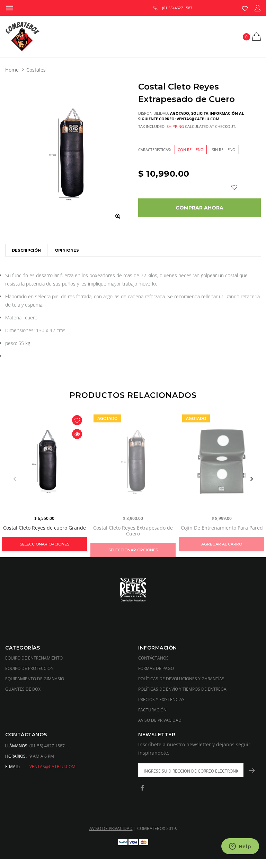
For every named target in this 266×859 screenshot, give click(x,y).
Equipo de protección (29, 668)
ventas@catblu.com (52, 766)
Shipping (175, 126)
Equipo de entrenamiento (34, 658)
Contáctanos (153, 658)
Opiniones (67, 250)
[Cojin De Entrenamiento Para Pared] (221, 461)
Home (12, 69)
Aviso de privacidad (159, 720)
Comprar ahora (199, 208)
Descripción (26, 250)
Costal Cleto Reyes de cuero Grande (44, 527)
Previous (14, 479)
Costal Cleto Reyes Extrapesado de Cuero (133, 530)
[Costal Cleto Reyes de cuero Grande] (44, 461)
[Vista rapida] (77, 434)
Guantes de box (23, 689)
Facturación (152, 710)
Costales (36, 69)
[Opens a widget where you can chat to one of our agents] (240, 847)
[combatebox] (133, 590)
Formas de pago (156, 668)
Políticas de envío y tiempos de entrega (182, 689)
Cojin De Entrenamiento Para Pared (222, 527)
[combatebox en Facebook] (142, 788)
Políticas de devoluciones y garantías (181, 679)
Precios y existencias (161, 699)
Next (251, 479)
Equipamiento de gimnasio (34, 679)
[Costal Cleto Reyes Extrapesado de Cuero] (133, 461)
